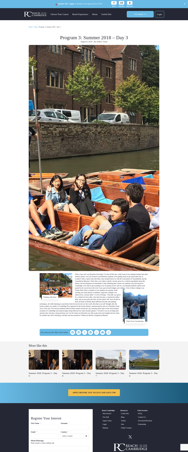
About (94, 14)
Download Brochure (145, 421)
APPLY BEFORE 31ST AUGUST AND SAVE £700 (94, 393)
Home (31, 27)
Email (34, 432)
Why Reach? (106, 413)
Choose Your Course (60, 14)
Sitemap (105, 428)
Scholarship (142, 424)
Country (65, 432)
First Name (36, 423)
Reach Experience (80, 14)
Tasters (123, 421)
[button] (72, 332)
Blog (35, 27)
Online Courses (126, 428)
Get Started (138, 14)
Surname (65, 423)
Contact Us (142, 417)
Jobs (122, 424)
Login (159, 14)
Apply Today (107, 421)
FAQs (140, 413)
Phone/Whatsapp (37, 441)
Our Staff (105, 417)
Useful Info (106, 14)
